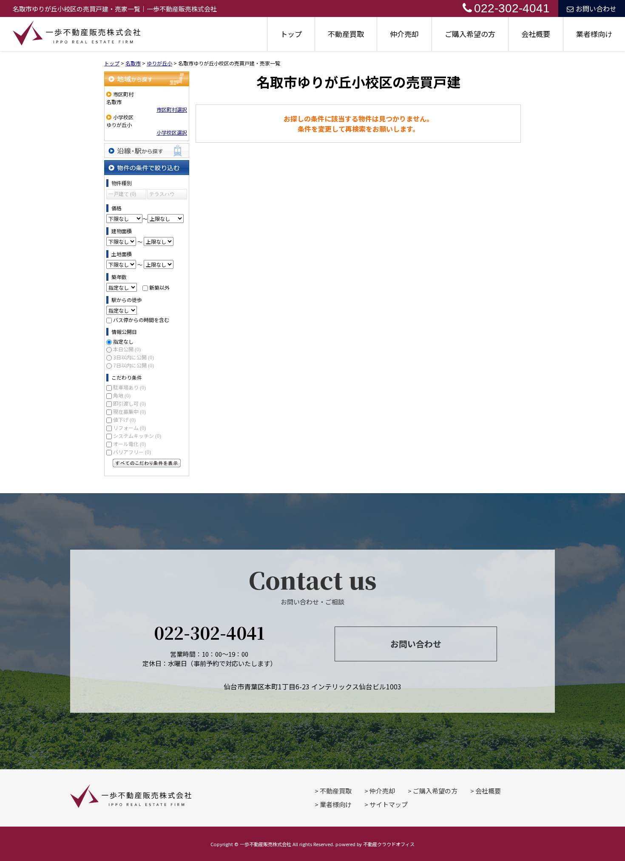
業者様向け (594, 33)
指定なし (123, 341)
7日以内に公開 (133, 365)
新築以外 (159, 287)
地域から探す (146, 78)
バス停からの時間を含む (141, 319)
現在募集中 (129, 411)
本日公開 (127, 349)
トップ (291, 33)
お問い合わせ (596, 8)
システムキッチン (137, 435)
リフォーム (129, 427)
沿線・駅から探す (146, 150)
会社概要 (535, 33)
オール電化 (129, 443)
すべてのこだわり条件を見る (147, 463)
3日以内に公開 (133, 357)
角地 (122, 395)
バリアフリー (132, 451)
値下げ (124, 419)
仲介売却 (404, 33)
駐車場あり (129, 387)
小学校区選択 (171, 132)
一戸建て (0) (122, 194)
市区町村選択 (171, 109)
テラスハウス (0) (162, 195)
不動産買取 (346, 33)
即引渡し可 (129, 403)
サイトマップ (388, 804)
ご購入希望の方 (470, 33)
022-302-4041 (512, 8)
